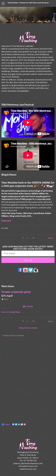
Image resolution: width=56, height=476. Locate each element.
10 (33, 321)
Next (50, 238)
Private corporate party (16, 292)
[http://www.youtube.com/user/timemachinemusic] (25, 270)
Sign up (28, 260)
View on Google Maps (10, 312)
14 (33, 237)
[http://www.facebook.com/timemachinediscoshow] (20, 270)
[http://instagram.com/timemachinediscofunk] (35, 270)
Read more (6, 220)
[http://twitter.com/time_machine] (30, 270)
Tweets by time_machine (13, 335)
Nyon (6, 299)
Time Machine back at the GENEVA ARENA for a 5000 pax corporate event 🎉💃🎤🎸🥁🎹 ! (27, 184)
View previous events (28, 327)
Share (29, 306)
